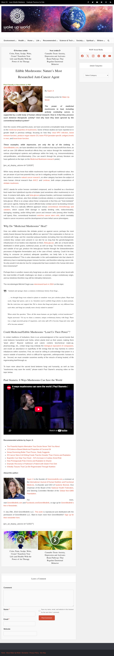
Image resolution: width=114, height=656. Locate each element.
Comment (8, 588)
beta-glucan (34, 195)
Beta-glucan (49, 243)
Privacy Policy (34, 653)
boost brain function (21, 138)
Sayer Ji (50, 91)
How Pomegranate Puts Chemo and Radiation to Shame (29, 461)
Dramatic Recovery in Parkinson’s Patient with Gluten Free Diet (32, 464)
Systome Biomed (62, 485)
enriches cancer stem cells (48, 215)
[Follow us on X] (88, 56)
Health (21, 41)
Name (7, 609)
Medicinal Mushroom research (42, 159)
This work (39, 512)
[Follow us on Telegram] (104, 56)
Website (7, 629)
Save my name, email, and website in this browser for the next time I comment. (57, 611)
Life (37, 41)
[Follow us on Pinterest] (99, 56)
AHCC (35, 180)
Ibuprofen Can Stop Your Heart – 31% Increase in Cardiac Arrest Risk (34, 458)
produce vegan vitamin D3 (28, 136)
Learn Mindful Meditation (17, 2)
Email (6, 619)
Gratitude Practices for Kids (35, 2)
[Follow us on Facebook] (82, 56)
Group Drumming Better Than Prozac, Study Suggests (28, 452)
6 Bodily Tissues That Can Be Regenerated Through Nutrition (31, 467)
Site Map (43, 653)
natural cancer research (30, 177)
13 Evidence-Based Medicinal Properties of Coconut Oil (29, 449)
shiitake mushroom (11, 183)
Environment (9, 41)
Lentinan (46, 180)
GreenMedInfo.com (11, 148)
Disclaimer (25, 653)
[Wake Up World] (57, 19)
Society (79, 41)
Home (30, 41)
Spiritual (89, 41)
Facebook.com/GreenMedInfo (37, 503)
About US (4, 2)
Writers (100, 41)
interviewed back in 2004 (44, 284)
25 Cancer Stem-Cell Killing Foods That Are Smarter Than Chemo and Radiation (39, 455)
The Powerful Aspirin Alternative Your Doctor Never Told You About (33, 446)
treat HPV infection (60, 133)
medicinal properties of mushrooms (23, 130)
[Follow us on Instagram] (93, 56)
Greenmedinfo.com (54, 479)
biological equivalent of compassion (58, 346)
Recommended (49, 41)
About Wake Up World (13, 653)
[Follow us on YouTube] (109, 56)
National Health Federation (62, 488)
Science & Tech (66, 41)
